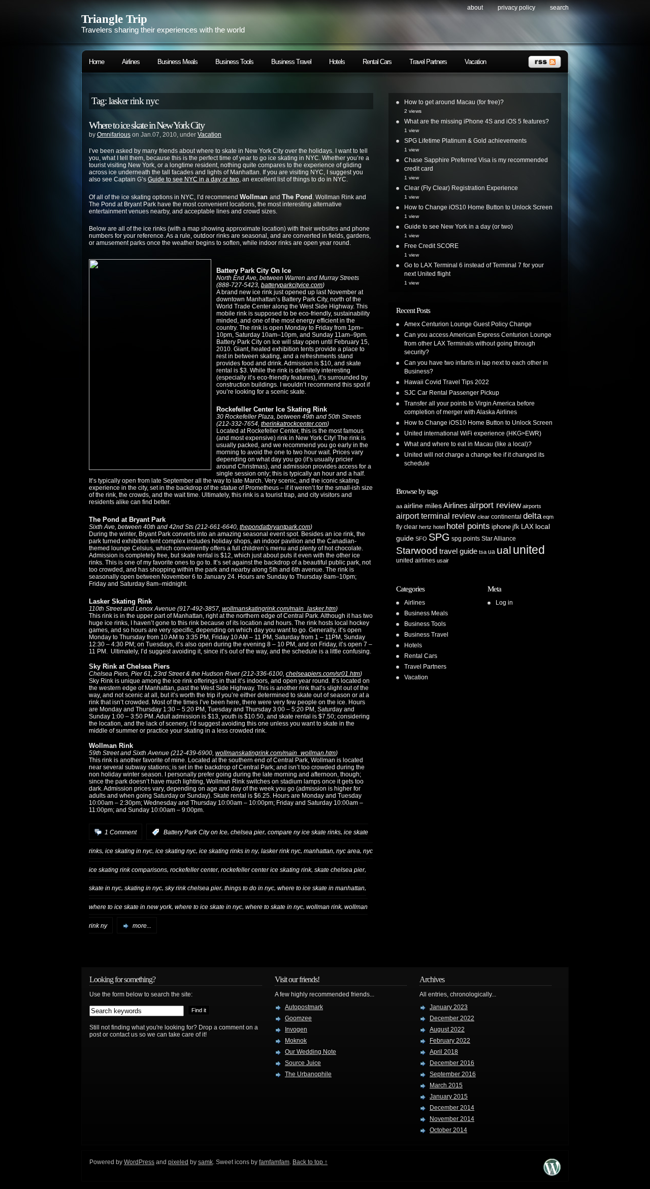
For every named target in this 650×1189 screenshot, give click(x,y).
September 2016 (453, 1074)
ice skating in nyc (128, 851)
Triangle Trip (114, 19)
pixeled (178, 1162)
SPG (439, 537)
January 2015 (449, 1096)
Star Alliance (498, 538)
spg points (465, 538)
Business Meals (177, 62)
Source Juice (303, 1063)
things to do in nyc (249, 888)
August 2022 (447, 1029)
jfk (515, 526)
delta (532, 516)
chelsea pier (248, 832)
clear (483, 517)
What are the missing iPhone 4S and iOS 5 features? (476, 121)
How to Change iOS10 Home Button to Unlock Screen (478, 207)
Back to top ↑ (310, 1162)
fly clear (406, 526)
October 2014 (448, 1130)
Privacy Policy (516, 7)
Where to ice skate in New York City (146, 125)
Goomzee (298, 1018)
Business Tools (234, 62)
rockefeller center (194, 869)
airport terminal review (436, 515)
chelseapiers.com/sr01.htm (323, 673)
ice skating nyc (175, 851)
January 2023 (449, 1007)
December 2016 (452, 1063)
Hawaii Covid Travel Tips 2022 (446, 382)
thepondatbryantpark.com (275, 526)
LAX (527, 526)
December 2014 (452, 1107)
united (529, 549)
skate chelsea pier (339, 869)
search (559, 7)
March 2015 (446, 1085)
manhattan (318, 851)
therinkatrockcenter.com (294, 423)
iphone (501, 526)
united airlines (415, 560)
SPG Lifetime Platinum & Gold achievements (465, 140)
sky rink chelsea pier (193, 888)
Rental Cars (377, 62)
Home (96, 62)
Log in (504, 602)
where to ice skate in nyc (208, 907)
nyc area (348, 851)
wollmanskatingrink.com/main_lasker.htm (279, 608)
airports (532, 506)
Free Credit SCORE (431, 245)
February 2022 (450, 1040)
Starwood (417, 550)
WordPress (139, 1162)
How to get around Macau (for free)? (454, 102)
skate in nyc (105, 888)
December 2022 (452, 1018)
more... (142, 925)
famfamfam (274, 1162)
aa (399, 506)
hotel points (468, 526)
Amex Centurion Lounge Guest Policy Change (468, 324)
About (475, 7)
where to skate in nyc (274, 907)
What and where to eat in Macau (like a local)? (468, 444)
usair (443, 560)
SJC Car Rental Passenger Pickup (451, 392)
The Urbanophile (308, 1074)
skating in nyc (143, 888)
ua (491, 551)
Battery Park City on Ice (196, 832)
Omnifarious (114, 134)
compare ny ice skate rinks (304, 832)
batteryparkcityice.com (291, 285)
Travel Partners (428, 62)
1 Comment (121, 832)
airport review (495, 505)
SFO (421, 539)
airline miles (423, 506)
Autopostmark (304, 1007)
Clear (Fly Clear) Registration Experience (461, 188)
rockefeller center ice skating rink (266, 869)
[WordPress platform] (552, 1173)
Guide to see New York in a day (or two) (458, 226)
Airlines (131, 62)
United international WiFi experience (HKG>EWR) (472, 433)
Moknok (296, 1040)
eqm (548, 517)
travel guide (458, 551)
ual (504, 550)
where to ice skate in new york (130, 907)
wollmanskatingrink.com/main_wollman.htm (275, 753)
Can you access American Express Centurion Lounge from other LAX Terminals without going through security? (477, 343)
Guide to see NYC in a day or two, (194, 179)
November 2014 (452, 1118)
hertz (425, 527)
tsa (482, 552)
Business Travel (291, 62)
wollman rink (323, 907)
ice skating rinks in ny (228, 851)
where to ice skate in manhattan (321, 888)
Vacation (475, 62)
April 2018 (444, 1051)
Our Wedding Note (310, 1051)
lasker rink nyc (281, 851)
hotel (439, 527)
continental (506, 516)
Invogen (296, 1029)
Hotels (337, 62)
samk (205, 1162)
